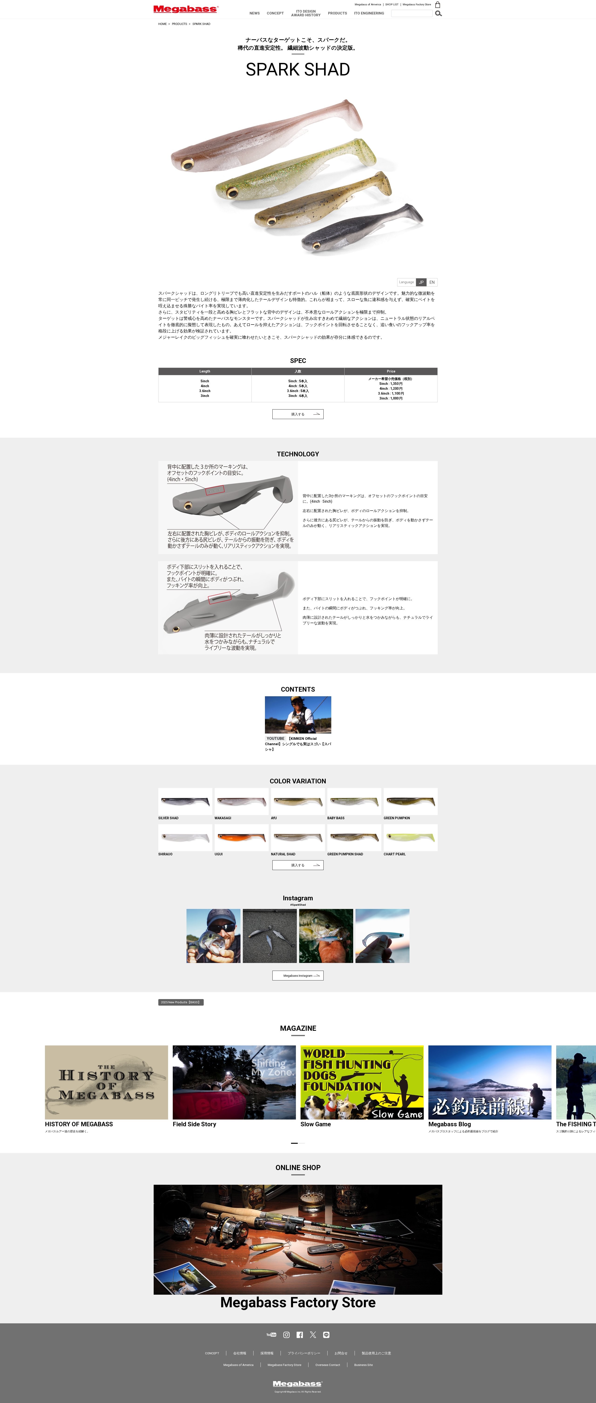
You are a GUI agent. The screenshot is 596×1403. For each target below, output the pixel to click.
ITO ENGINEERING (369, 13)
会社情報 (239, 1353)
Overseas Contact (327, 1365)
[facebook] (300, 1335)
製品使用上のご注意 (376, 1353)
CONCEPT (275, 13)
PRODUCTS (337, 13)
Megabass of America (368, 4)
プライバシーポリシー (304, 1353)
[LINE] (326, 1335)
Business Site (363, 1365)
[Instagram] (286, 1335)
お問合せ (341, 1353)
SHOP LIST (392, 4)
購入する (298, 414)
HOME (162, 24)
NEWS (255, 13)
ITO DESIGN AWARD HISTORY (306, 13)
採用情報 (267, 1353)
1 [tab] (294, 1143)
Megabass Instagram (298, 975)
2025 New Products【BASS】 (181, 1002)
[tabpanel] (298, 724)
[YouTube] (271, 1335)
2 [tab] (301, 1143)
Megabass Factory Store (417, 4)
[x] (313, 1334)
